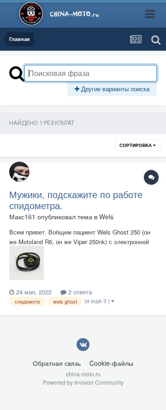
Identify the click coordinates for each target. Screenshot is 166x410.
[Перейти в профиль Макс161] (19, 172)
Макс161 (22, 216)
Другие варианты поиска (114, 88)
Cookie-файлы (111, 363)
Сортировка (136, 145)
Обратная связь (57, 363)
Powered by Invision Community (83, 382)
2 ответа (79, 291)
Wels (106, 216)
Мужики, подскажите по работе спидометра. (75, 199)
